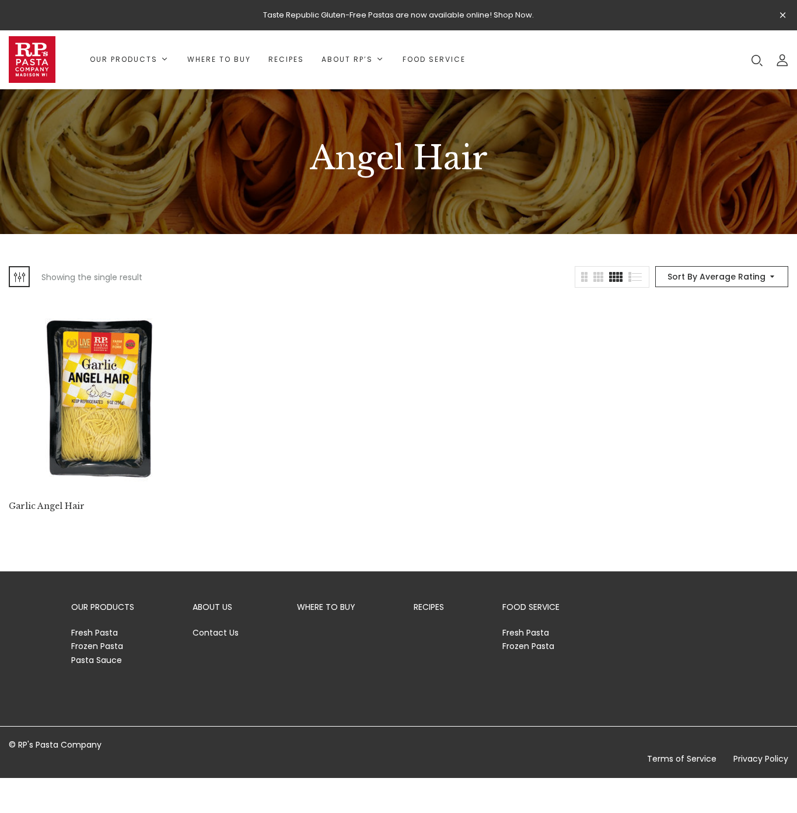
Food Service (531, 607)
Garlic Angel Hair (47, 506)
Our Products (102, 607)
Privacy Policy (760, 759)
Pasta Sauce (96, 660)
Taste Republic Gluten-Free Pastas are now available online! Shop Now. (398, 14)
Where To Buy (326, 607)
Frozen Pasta (97, 646)
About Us (212, 607)
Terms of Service (681, 759)
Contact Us (216, 632)
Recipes (429, 607)
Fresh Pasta (94, 632)
